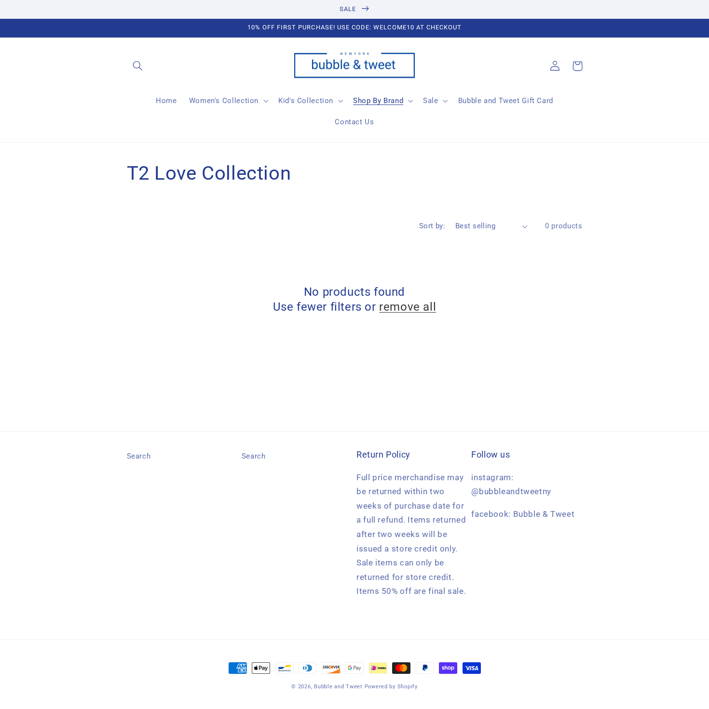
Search (139, 456)
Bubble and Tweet (338, 686)
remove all (407, 307)
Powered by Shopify (391, 686)
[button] (138, 66)
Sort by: (432, 226)
